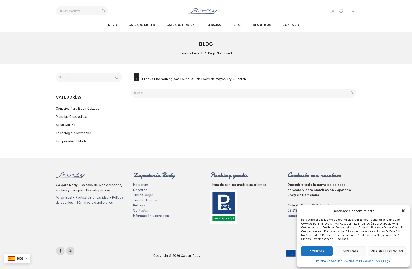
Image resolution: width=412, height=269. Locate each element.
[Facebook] (60, 251)
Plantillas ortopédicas (72, 116)
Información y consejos (151, 216)
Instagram (140, 185)
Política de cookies (329, 261)
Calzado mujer (142, 25)
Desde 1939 (262, 25)
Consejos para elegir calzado (78, 108)
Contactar (140, 210)
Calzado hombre (181, 25)
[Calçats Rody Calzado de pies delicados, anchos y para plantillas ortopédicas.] (202, 10)
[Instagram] (70, 251)
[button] (403, 211)
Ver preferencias (387, 251)
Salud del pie (66, 125)
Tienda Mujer (143, 195)
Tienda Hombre (145, 200)
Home (184, 53)
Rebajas (214, 25)
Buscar (103, 10)
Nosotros (140, 190)
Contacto (291, 25)
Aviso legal (383, 261)
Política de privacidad (358, 261)
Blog (237, 25)
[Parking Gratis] (244, 207)
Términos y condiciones (94, 202)
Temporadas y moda (71, 141)
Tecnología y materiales (74, 133)
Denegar (350, 251)
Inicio (112, 25)
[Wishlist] (341, 11)
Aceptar (316, 251)
